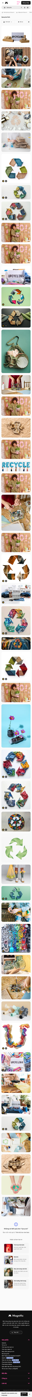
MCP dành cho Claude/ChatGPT (11, 1356)
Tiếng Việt (16, 1332)
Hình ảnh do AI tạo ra (9, 12)
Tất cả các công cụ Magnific (10, 1368)
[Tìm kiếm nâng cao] (28, 22)
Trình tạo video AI (7, 1349)
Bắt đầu (4, 1373)
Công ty (4, 1378)
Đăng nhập (26, 3)
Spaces (4, 1343)
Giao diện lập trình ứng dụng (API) (11, 1366)
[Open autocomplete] (4, 7)
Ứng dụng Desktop (11, 1362)
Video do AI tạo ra (22, 12)
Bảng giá (18, 3)
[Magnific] (16, 1316)
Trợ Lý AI (4, 1345)
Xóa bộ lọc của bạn (22, 1232)
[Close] (29, 1394)
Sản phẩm (5, 1340)
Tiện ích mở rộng (10, 1360)
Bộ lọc (21, 22)
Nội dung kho (5, 1353)
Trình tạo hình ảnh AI (8, 1347)
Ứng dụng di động (7, 1364)
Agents (7, 1358)
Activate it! (24, 1394)
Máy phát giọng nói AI (8, 1351)
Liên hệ (4, 1383)
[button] (16, 1332)
